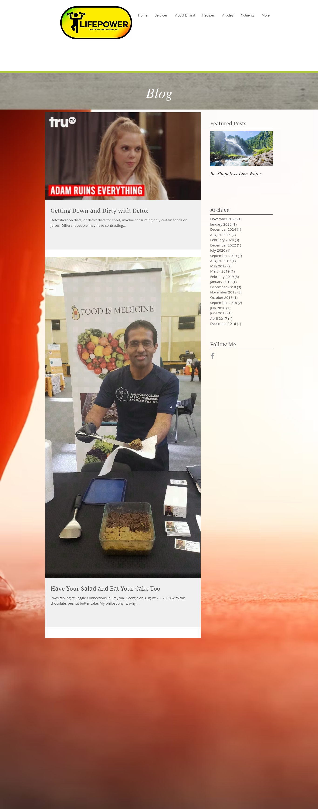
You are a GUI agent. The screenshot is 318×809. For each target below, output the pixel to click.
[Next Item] (266, 148)
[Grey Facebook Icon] (213, 356)
